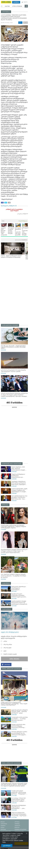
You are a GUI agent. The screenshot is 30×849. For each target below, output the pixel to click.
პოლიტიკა (6, 12)
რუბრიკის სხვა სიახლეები (11, 464)
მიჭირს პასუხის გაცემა (10, 654)
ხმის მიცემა (14, 659)
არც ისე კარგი (8, 644)
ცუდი (5, 651)
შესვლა (25, 2)
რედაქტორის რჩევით (10, 325)
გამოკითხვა (6, 609)
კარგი (5, 641)
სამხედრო (6, 583)
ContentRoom (21, 240)
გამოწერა (16, 2)
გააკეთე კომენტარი (22, 213)
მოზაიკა (5, 505)
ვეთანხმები (7, 845)
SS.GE (3, 221)
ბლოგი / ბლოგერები (17, 6)
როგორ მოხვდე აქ (23, 221)
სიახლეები (7, 6)
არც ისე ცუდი (7, 647)
